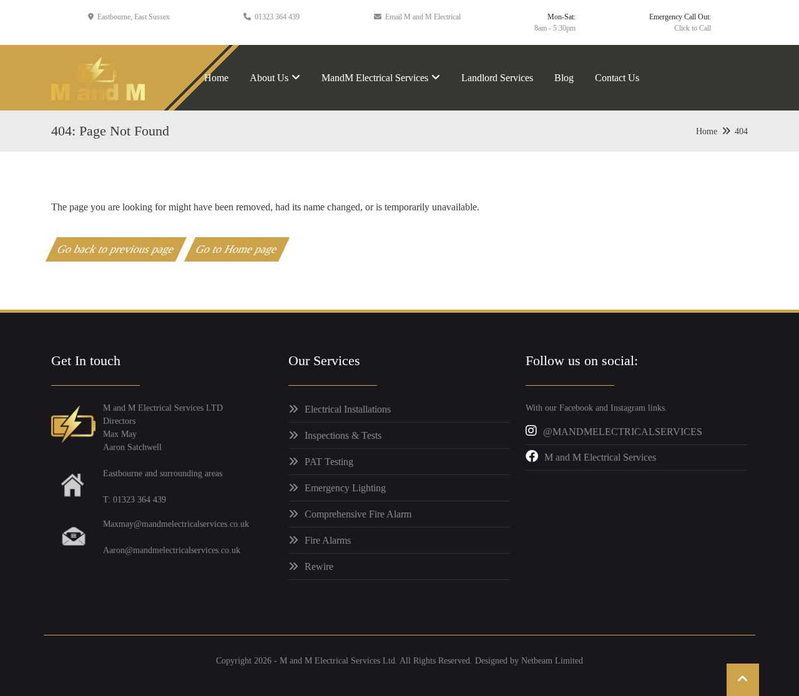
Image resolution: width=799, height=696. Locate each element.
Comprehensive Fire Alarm (358, 514)
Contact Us (617, 77)
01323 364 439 (277, 16)
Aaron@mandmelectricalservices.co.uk (171, 550)
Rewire (319, 566)
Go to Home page (237, 249)
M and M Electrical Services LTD (163, 408)
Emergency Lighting (345, 488)
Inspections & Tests (343, 435)
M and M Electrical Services (600, 457)
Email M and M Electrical (423, 16)
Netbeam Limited (552, 660)
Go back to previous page (116, 249)
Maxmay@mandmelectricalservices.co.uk (176, 524)
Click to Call (692, 28)
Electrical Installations (348, 409)
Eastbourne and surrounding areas (162, 473)
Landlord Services (497, 77)
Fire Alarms (328, 540)
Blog (564, 77)
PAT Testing (329, 461)
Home (216, 77)
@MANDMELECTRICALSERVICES (622, 431)
